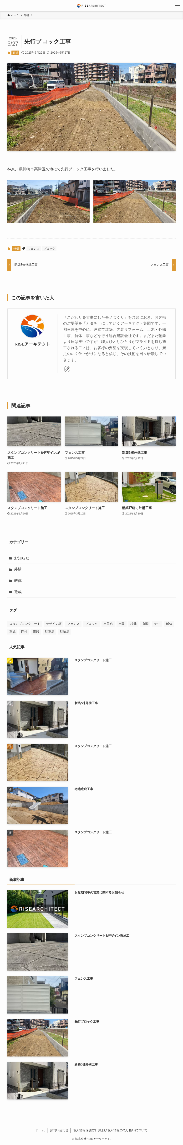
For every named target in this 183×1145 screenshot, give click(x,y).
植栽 (133, 624)
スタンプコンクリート (24, 624)
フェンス (33, 248)
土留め (108, 624)
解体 (18, 581)
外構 (15, 52)
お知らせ (21, 558)
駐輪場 (64, 631)
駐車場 (49, 631)
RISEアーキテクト (32, 344)
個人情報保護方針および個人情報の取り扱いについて (110, 1130)
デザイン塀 (53, 624)
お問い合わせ (59, 1130)
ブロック (49, 248)
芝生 (157, 624)
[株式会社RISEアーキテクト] (91, 5)
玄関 (145, 624)
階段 (36, 631)
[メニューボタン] (177, 5)
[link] (67, 369)
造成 (18, 592)
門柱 (24, 631)
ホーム (40, 1130)
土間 (121, 624)
